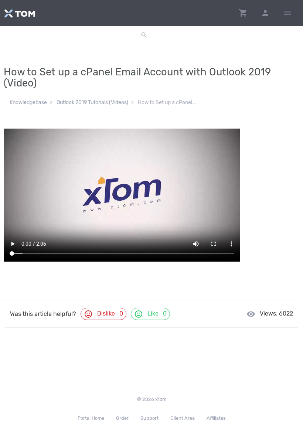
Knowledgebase (28, 102)
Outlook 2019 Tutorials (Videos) (92, 102)
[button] (243, 13)
